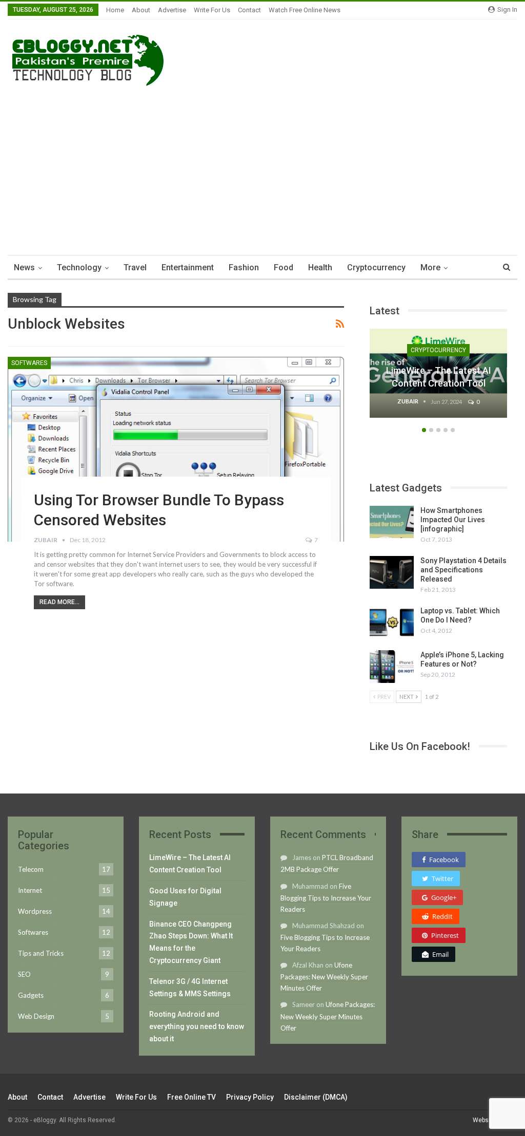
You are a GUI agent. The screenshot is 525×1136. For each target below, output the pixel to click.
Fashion (244, 267)
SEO (24, 974)
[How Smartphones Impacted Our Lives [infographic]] (392, 522)
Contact (249, 10)
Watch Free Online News (304, 10)
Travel (135, 267)
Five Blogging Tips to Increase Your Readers (325, 897)
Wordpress (35, 911)
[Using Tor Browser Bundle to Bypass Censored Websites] (176, 449)
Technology (79, 267)
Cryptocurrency (376, 267)
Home (115, 10)
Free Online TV (191, 1097)
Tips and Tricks (41, 953)
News (24, 267)
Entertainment (187, 267)
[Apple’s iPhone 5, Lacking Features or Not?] (392, 666)
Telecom (31, 869)
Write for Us (212, 10)
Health (320, 267)
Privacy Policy (250, 1097)
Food (283, 267)
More (430, 267)
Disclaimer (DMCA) (316, 1097)
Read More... (59, 602)
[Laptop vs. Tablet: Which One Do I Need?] (392, 622)
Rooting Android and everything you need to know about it (196, 1026)
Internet (30, 890)
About (141, 10)
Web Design (36, 1016)
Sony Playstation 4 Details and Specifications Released (463, 569)
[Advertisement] (262, 168)
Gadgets (31, 995)
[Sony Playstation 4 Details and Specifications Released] (392, 572)
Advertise (172, 10)
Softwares (29, 363)
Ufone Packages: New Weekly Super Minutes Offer (324, 976)
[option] (438, 378)
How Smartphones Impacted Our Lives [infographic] (452, 519)
